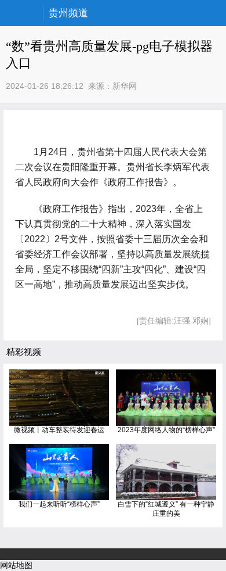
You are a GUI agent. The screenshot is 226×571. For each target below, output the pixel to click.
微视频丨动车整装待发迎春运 (59, 430)
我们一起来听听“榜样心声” (59, 504)
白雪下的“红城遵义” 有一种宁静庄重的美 (166, 509)
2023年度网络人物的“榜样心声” (166, 430)
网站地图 (16, 565)
